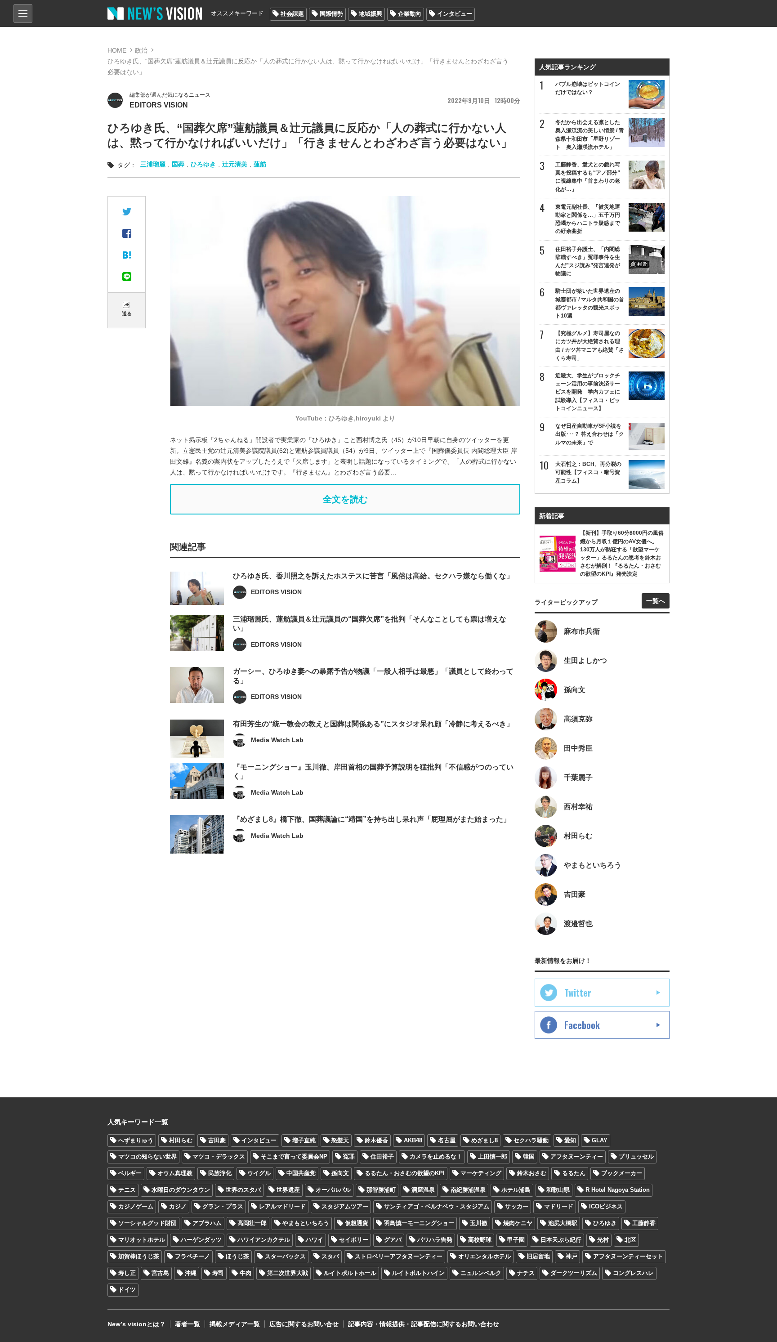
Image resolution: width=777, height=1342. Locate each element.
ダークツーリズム (573, 1273)
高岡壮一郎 (252, 1223)
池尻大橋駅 (562, 1223)
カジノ (178, 1206)
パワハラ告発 (434, 1239)
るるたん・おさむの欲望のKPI (405, 1173)
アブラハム (207, 1223)
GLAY (599, 1140)
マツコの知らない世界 (147, 1156)
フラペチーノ (192, 1256)
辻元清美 (234, 164)
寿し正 (127, 1273)
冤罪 (349, 1156)
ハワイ (314, 1239)
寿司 (218, 1273)
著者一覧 (187, 1324)
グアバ (393, 1239)
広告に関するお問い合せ (304, 1324)
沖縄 (190, 1273)
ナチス (526, 1273)
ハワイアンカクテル (263, 1239)
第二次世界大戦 (287, 1273)
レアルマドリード (282, 1206)
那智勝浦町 (381, 1189)
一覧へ (655, 600)
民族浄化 (220, 1173)
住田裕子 (382, 1156)
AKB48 (413, 1140)
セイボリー (353, 1239)
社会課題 (292, 13)
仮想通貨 (356, 1223)
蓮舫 (260, 164)
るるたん (573, 1173)
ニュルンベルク (480, 1273)
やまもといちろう (305, 1223)
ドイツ (127, 1289)
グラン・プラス (222, 1206)
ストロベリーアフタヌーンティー (398, 1256)
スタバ (330, 1256)
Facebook (582, 1025)
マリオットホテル (141, 1239)
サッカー (516, 1206)
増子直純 (304, 1140)
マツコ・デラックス (218, 1156)
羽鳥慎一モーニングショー (419, 1223)
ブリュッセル (636, 1156)
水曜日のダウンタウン (181, 1189)
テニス (127, 1189)
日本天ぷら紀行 (560, 1239)
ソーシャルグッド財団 (147, 1223)
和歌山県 (558, 1189)
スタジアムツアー (345, 1206)
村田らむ (180, 1140)
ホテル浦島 (516, 1189)
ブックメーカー (621, 1173)
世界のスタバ (243, 1189)
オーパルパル (333, 1189)
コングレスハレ (633, 1273)
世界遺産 (288, 1189)
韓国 (529, 1156)
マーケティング (480, 1173)
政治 (141, 50)
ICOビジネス (606, 1206)
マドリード (558, 1206)
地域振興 (370, 13)
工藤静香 (644, 1223)
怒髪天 (340, 1140)
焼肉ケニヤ (517, 1223)
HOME (116, 50)
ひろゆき (203, 164)
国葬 (178, 164)
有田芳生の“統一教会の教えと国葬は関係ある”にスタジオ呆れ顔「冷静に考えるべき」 (373, 724)
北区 (630, 1239)
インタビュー (454, 13)
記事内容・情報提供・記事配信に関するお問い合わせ (423, 1324)
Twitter (577, 992)
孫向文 (340, 1173)
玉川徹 (478, 1223)
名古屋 (446, 1140)
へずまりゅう (135, 1140)
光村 (603, 1239)
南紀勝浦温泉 (468, 1189)
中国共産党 (301, 1173)
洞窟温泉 (423, 1189)
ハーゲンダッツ (201, 1239)
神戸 (571, 1256)
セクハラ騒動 (531, 1140)
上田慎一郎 (492, 1156)
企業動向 (409, 13)
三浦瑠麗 (152, 164)
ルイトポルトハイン (418, 1273)
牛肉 (245, 1273)
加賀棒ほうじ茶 (138, 1256)
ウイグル (259, 1173)
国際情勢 (331, 13)
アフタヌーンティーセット (628, 1256)
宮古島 (160, 1273)
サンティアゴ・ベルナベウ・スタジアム (436, 1206)
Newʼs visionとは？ (136, 1324)
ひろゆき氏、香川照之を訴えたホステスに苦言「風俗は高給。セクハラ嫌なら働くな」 (373, 576)
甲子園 (516, 1239)
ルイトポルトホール (350, 1273)
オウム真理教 (174, 1173)
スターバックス (285, 1256)
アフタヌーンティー (576, 1156)
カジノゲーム (135, 1206)
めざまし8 (484, 1140)
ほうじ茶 (237, 1256)
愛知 (570, 1140)
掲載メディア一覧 (235, 1324)
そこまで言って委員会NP (294, 1156)
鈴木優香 (376, 1140)
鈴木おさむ (531, 1173)
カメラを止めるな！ (436, 1156)
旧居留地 (538, 1256)
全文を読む (345, 499)
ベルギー (130, 1173)
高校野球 (479, 1239)
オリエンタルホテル (484, 1256)
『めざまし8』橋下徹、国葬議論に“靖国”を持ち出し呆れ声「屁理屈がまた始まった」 (371, 819)
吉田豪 (217, 1140)
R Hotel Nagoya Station (617, 1189)
